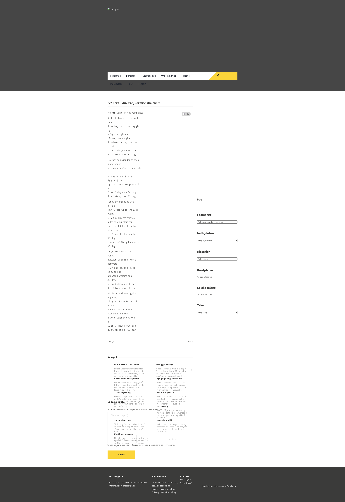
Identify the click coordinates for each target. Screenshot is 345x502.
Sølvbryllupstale (122, 420)
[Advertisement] (172, 49)
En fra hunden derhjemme (126, 378)
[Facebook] (218, 76)
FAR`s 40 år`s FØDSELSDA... (127, 364)
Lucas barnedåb (164, 420)
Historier (186, 75)
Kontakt (142, 83)
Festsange (115, 75)
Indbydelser (116, 83)
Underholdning (168, 75)
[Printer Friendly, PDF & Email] (186, 115)
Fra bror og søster (166, 392)
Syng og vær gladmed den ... (170, 378)
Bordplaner (131, 75)
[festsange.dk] (113, 12)
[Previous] (109, 370)
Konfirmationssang (124, 434)
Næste (190, 341)
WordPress (231, 486)
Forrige (110, 341)
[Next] (191, 370)
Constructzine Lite (209, 486)
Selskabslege (149, 75)
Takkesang (162, 406)
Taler (129, 83)
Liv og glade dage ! (165, 364)
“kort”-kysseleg (122, 392)
